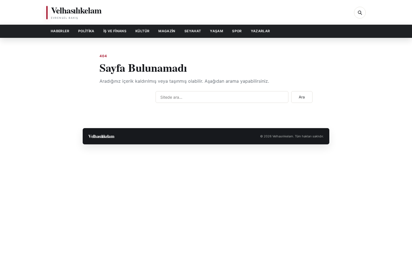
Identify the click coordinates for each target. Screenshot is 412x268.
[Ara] (360, 13)
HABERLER (60, 31)
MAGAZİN (166, 31)
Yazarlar (260, 31)
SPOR (237, 31)
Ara (302, 97)
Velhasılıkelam (101, 136)
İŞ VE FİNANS (114, 31)
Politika (86, 31)
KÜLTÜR (142, 31)
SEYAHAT (192, 31)
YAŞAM (216, 31)
